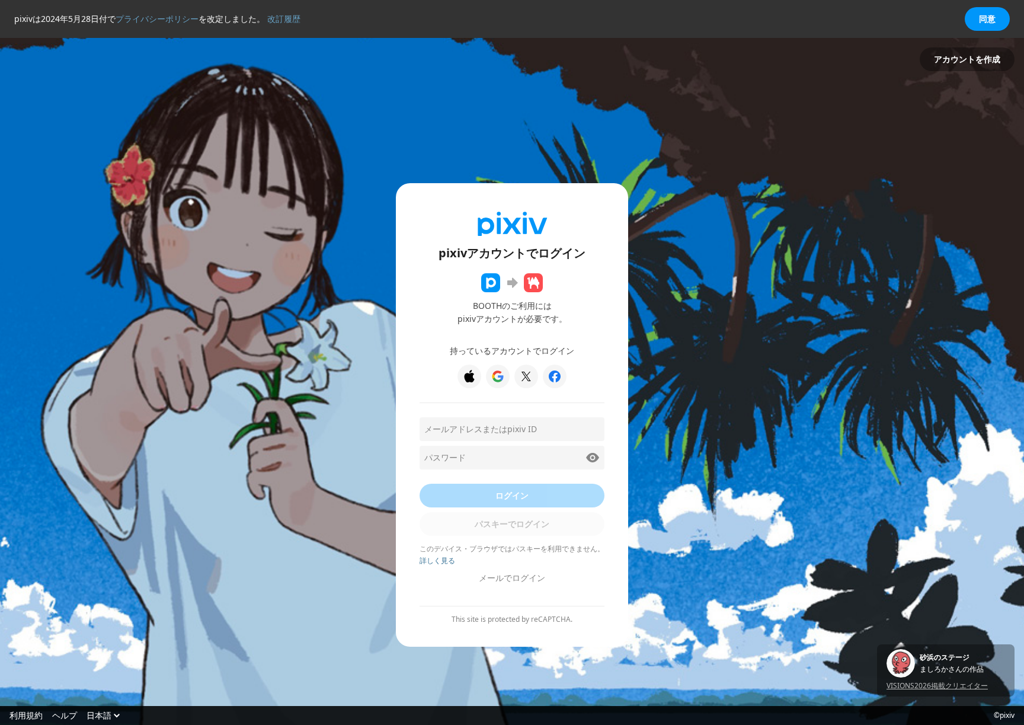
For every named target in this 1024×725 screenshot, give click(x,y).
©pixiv (1004, 715)
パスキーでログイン (512, 523)
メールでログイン (512, 577)
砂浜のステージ (944, 657)
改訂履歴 (283, 18)
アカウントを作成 (967, 59)
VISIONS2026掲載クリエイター (937, 686)
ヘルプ (64, 715)
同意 (987, 18)
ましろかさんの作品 (952, 669)
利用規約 (26, 715)
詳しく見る (437, 560)
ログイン (512, 495)
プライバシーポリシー (157, 18)
